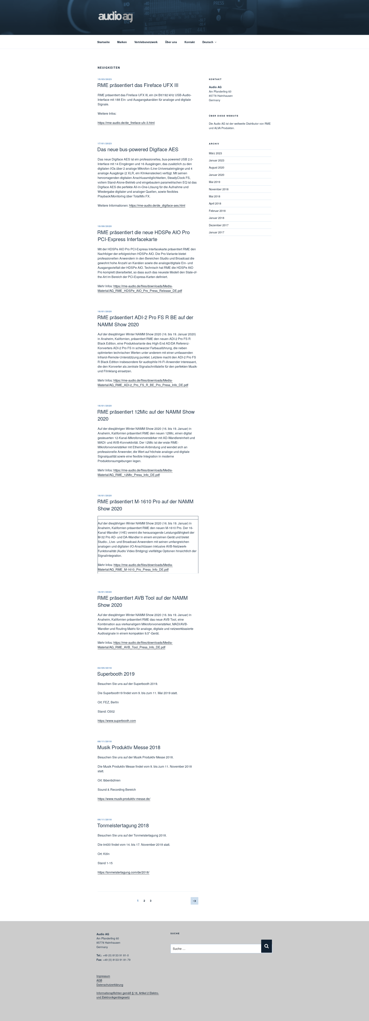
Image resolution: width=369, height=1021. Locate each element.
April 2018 (215, 203)
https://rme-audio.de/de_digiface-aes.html (157, 205)
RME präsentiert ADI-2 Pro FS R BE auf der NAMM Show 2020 (145, 320)
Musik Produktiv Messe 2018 (128, 747)
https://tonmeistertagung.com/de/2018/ (123, 872)
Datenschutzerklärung (109, 985)
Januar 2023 (216, 160)
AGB (99, 980)
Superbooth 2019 (116, 673)
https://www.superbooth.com (117, 720)
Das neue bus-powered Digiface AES (137, 149)
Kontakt (189, 42)
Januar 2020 (216, 175)
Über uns (171, 42)
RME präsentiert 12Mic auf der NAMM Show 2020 (146, 415)
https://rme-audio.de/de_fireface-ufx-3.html (126, 122)
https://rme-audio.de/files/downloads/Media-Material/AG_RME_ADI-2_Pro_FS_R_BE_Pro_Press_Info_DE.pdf (143, 382)
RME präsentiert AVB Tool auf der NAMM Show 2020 (142, 601)
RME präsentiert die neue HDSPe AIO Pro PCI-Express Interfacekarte (143, 235)
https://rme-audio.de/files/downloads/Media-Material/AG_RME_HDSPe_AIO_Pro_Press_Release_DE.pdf (140, 288)
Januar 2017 (216, 232)
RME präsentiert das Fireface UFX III (137, 84)
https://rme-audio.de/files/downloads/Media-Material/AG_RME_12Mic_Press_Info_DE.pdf (135, 472)
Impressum (103, 976)
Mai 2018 (214, 196)
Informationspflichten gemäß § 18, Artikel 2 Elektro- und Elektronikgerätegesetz (127, 995)
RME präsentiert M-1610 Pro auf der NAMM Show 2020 (145, 505)
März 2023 (215, 153)
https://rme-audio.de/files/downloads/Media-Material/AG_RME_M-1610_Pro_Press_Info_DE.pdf (135, 567)
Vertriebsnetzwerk (146, 42)
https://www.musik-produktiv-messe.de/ (124, 798)
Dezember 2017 (219, 225)
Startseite (103, 42)
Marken (122, 42)
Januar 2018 (216, 218)
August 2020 (216, 167)
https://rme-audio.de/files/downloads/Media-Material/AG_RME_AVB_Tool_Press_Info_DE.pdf (135, 644)
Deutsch (207, 42)
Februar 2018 (217, 211)
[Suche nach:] (219, 939)
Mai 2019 (214, 182)
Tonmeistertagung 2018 (123, 825)
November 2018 (219, 189)
